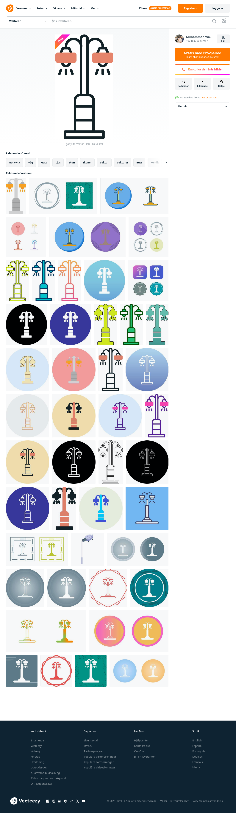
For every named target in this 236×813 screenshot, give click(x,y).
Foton (40, 8)
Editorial (76, 8)
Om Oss (139, 751)
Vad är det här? (209, 97)
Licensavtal (91, 740)
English (197, 740)
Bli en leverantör (144, 756)
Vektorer (22, 8)
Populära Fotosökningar (99, 762)
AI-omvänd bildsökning (45, 773)
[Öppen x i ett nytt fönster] (77, 800)
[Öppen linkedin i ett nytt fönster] (59, 800)
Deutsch (197, 756)
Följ (223, 40)
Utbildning (37, 762)
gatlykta (14, 162)
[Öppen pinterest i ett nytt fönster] (65, 800)
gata (44, 162)
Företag (35, 756)
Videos (57, 8)
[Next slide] (163, 162)
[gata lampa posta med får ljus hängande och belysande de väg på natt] (87, 549)
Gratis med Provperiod (202, 55)
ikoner (87, 162)
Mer (93, 8)
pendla (155, 162)
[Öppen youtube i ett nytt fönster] (83, 800)
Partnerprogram (94, 751)
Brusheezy (37, 740)
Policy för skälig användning (207, 801)
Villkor (163, 801)
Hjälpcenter (141, 740)
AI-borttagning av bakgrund (48, 778)
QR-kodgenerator (41, 783)
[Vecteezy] (9, 8)
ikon (72, 162)
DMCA (88, 746)
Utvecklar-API (39, 767)
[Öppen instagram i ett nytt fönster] (53, 800)
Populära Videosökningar (99, 767)
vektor (104, 162)
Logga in (217, 8)
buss (139, 162)
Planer (143, 8)
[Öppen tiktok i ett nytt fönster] (71, 800)
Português (198, 751)
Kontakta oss (142, 746)
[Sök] (214, 21)
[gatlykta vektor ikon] (16, 196)
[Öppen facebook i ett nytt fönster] (47, 800)
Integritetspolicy (179, 801)
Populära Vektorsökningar (100, 756)
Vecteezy (36, 746)
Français (197, 762)
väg (30, 162)
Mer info (182, 106)
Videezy (35, 751)
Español (197, 746)
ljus (58, 162)
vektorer (122, 162)
